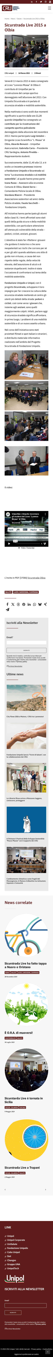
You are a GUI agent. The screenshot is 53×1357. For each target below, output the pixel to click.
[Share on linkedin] (29, 604)
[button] (32, 2)
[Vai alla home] (10, 8)
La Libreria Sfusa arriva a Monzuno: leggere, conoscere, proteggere (24, 799)
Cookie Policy (47, 1349)
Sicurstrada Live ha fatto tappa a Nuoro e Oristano (26, 965)
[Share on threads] (18, 604)
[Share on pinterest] (23, 604)
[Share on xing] (45, 604)
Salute (19, 19)
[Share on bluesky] (39, 604)
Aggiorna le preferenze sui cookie (26, 1354)
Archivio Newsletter (15, 666)
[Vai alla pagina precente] (6, 1189)
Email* (7, 1300)
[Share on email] (7, 609)
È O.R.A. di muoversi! (19, 1032)
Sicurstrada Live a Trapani (22, 1167)
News (13, 19)
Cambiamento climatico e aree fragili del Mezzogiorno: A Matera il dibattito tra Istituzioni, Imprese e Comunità (26, 881)
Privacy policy (36, 1349)
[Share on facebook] (7, 604)
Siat (9, 1256)
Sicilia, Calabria (11, 1107)
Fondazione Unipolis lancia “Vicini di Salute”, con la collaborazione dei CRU (26, 756)
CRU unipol (9, 73)
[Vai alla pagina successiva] (45, 1189)
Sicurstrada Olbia (36, 577)
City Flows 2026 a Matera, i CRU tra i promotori (25, 717)
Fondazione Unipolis (17, 1248)
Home (7, 19)
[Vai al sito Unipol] (14, 1279)
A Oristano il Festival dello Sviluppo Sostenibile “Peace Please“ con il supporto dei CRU (25, 840)
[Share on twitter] (12, 604)
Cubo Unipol (13, 1252)
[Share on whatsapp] (34, 604)
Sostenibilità (10, 1038)
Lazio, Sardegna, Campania (26, 592)
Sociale (22, 1107)
